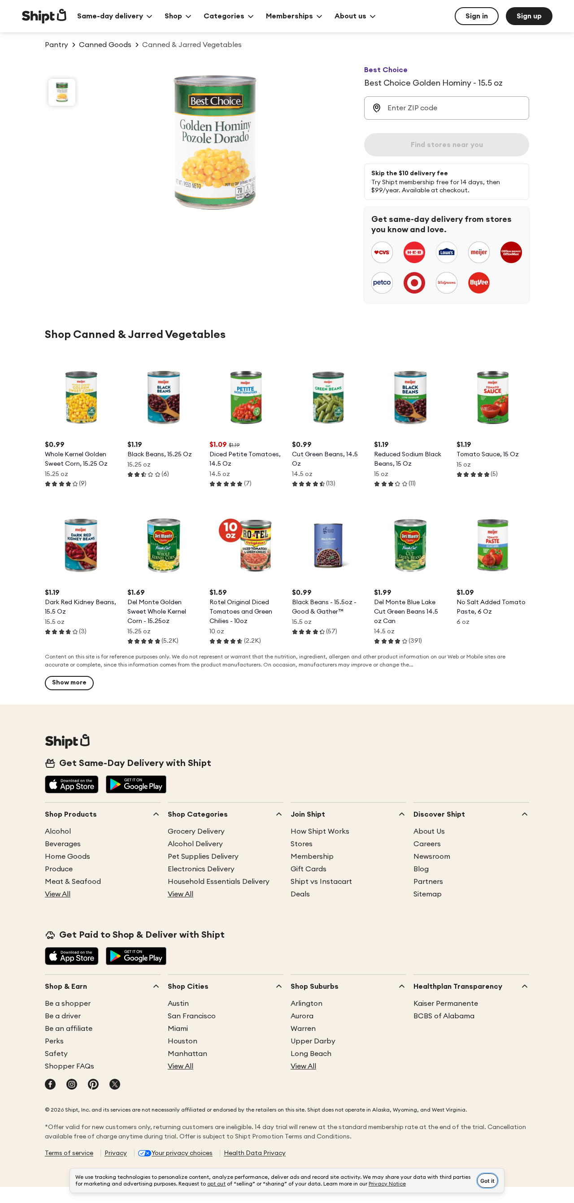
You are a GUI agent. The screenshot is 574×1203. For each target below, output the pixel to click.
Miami (178, 1028)
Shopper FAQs (69, 1066)
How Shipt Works (320, 831)
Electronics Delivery (201, 869)
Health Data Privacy (255, 1153)
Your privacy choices (182, 1153)
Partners (428, 881)
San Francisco (192, 1016)
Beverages (63, 844)
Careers (427, 844)
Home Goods (67, 856)
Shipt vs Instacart (321, 881)
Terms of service (69, 1153)
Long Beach (311, 1053)
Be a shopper (68, 1003)
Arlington (306, 1003)
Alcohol (58, 831)
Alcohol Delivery (195, 844)
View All (57, 894)
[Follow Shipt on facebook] (50, 1085)
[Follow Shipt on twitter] (114, 1085)
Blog (421, 869)
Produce (59, 869)
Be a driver (63, 1016)
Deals (300, 894)
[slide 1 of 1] (61, 92)
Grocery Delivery (196, 831)
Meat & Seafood (73, 881)
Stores (302, 844)
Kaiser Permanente (445, 1003)
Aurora (302, 1016)
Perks (54, 1041)
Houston (182, 1041)
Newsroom (431, 856)
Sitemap (427, 894)
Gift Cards (308, 869)
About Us (429, 831)
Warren (303, 1028)
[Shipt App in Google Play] (136, 785)
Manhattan (187, 1053)
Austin (178, 1003)
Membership (312, 856)
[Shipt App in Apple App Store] (72, 785)
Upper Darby (313, 1041)
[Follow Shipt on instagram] (71, 1085)
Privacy (115, 1153)
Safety (56, 1053)
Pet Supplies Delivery (203, 856)
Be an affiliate (68, 1028)
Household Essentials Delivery (219, 881)
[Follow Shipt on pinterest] (93, 1085)
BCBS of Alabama (443, 1016)
